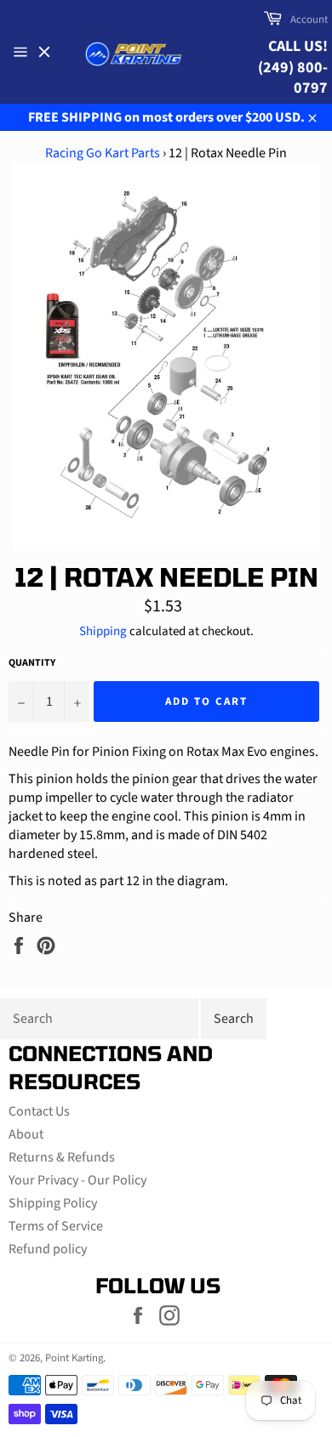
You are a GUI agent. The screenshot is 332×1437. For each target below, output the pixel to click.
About (26, 1134)
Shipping (103, 631)
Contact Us (39, 1111)
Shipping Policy (53, 1203)
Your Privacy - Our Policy (77, 1180)
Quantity (32, 663)
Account (309, 19)
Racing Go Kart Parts (102, 153)
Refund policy (48, 1249)
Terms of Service (56, 1226)
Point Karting (74, 1358)
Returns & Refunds (62, 1157)
